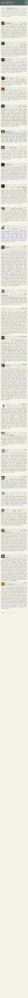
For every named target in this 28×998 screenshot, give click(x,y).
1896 (13, 472)
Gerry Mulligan (5, 240)
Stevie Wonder (5, 608)
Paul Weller (4, 604)
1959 (21, 304)
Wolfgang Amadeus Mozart (16, 486)
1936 (8, 159)
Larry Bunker (11, 236)
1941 (18, 72)
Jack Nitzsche (13, 240)
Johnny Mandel (22, 239)
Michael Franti (11, 602)
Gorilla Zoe (18, 503)
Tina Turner (15, 346)
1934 (6, 445)
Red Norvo (21, 233)
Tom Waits (23, 240)
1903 (25, 488)
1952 (17, 126)
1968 (8, 85)
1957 (8, 100)
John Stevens (9, 176)
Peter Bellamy (19, 137)
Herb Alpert (10, 234)
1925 (20, 203)
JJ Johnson (8, 239)
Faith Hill (15, 320)
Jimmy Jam (8, 253)
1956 (25, 142)
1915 (6, 222)
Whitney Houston (5, 370)
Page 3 (11, 3)
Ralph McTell (11, 136)
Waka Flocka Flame (18, 505)
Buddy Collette (20, 237)
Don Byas (7, 168)
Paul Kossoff (20, 550)
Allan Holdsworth (21, 177)
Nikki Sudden (10, 297)
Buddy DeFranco (5, 233)
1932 (13, 242)
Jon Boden (12, 137)
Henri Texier (4, 179)
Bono (23, 346)
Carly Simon (18, 254)
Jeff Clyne (10, 169)
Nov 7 (13, 2)
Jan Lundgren (22, 232)
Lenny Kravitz (11, 408)
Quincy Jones (6, 70)
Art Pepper (14, 233)
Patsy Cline (12, 156)
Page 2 (7, 3)
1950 (16, 56)
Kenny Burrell (11, 237)
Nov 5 (2, 2)
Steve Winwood (20, 602)
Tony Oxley (23, 169)
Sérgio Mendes (15, 70)
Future (15, 499)
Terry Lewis (17, 253)
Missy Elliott (4, 274)
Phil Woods (13, 170)
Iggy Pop (3, 602)
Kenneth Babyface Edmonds (18, 378)
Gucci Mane (7, 505)
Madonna (5, 409)
